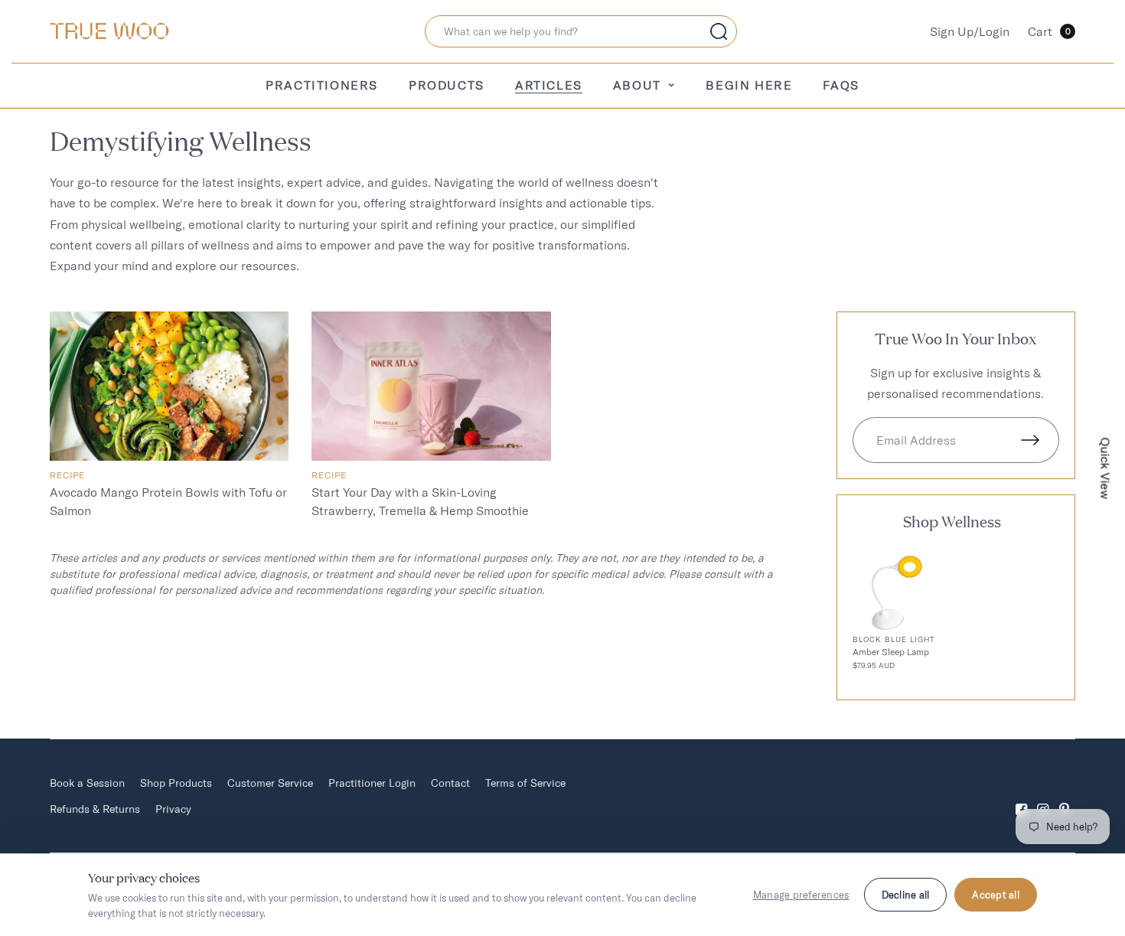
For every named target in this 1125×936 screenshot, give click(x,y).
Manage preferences (801, 895)
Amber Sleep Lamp (891, 651)
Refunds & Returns (95, 809)
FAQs (841, 85)
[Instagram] (1043, 796)
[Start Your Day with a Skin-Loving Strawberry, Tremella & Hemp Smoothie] (430, 386)
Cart (1049, 31)
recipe (67, 475)
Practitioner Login (372, 783)
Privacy (173, 809)
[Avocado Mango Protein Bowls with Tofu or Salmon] (169, 386)
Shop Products (176, 783)
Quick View (1106, 468)
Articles (548, 85)
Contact (450, 783)
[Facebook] (1022, 796)
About (637, 85)
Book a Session (87, 783)
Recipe (329, 475)
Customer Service (270, 783)
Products (446, 85)
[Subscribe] (1040, 440)
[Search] (718, 31)
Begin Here (749, 85)
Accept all (995, 895)
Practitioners (322, 85)
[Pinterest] (1064, 796)
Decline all (906, 895)
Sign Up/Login (969, 31)
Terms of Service (525, 783)
